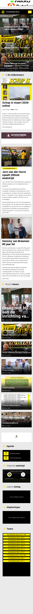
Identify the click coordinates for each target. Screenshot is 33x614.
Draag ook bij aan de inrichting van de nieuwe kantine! (16, 28)
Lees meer (5, 212)
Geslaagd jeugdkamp (10, 423)
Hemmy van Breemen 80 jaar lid (15, 242)
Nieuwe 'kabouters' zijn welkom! (17, 48)
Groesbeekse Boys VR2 (16, 543)
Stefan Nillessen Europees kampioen (15, 64)
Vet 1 (16, 537)
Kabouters (16, 534)
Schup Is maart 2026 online (15, 104)
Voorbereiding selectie (11, 405)
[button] (27, 486)
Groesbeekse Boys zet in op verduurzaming (13, 369)
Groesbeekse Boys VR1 (16, 540)
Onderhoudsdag (8, 388)
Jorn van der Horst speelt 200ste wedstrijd (14, 175)
